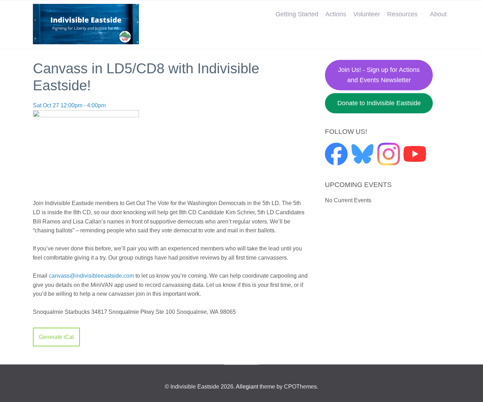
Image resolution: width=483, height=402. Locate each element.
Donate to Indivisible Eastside (379, 103)
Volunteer (366, 14)
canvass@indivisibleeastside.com (91, 276)
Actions (335, 14)
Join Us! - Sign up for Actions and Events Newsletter (379, 75)
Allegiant (247, 387)
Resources (402, 14)
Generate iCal (56, 337)
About (438, 14)
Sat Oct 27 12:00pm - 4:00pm (69, 105)
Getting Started (296, 14)
